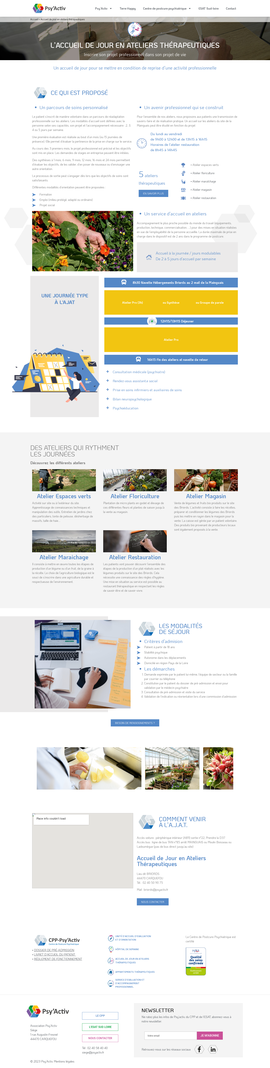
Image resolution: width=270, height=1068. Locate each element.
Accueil (34, 19)
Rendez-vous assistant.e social (135, 380)
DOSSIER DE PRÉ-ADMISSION (54, 950)
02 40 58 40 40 (98, 1048)
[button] (148, 371)
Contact (231, 8)
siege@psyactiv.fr (93, 1052)
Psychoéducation (125, 408)
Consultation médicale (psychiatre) (139, 371)
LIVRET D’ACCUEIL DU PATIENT (55, 954)
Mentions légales (64, 1061)
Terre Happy (128, 8)
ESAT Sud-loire (209, 8)
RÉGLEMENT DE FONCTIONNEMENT (58, 959)
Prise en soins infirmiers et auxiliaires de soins (147, 390)
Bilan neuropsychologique (132, 399)
